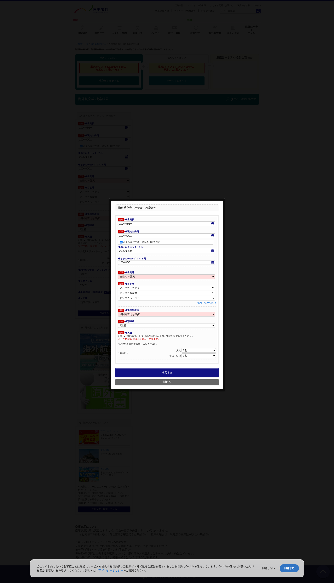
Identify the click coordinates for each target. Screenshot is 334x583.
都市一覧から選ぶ (206, 302)
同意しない (268, 568)
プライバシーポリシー (109, 570)
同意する (289, 568)
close (223, 196)
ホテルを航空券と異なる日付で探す (141, 242)
